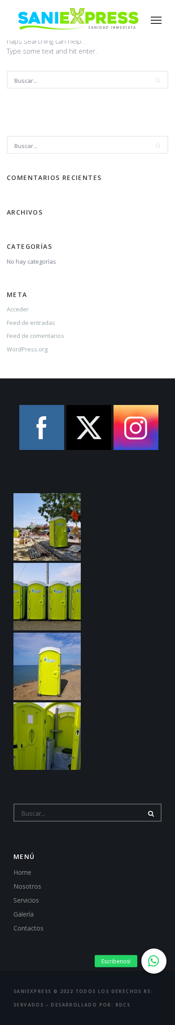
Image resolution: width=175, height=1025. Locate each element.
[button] (153, 961)
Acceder (18, 309)
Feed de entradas (31, 323)
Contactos (28, 928)
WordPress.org (27, 349)
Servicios (26, 900)
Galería (23, 914)
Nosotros (27, 886)
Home (22, 872)
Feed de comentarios (35, 336)
